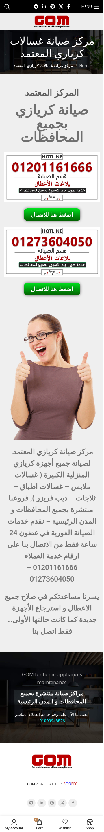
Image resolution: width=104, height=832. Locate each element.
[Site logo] (52, 21)
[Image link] (52, 761)
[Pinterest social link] (52, 6)
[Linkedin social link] (44, 6)
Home (85, 65)
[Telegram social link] (36, 6)
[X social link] (61, 6)
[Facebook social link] (68, 6)
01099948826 (52, 720)
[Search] (7, 6)
